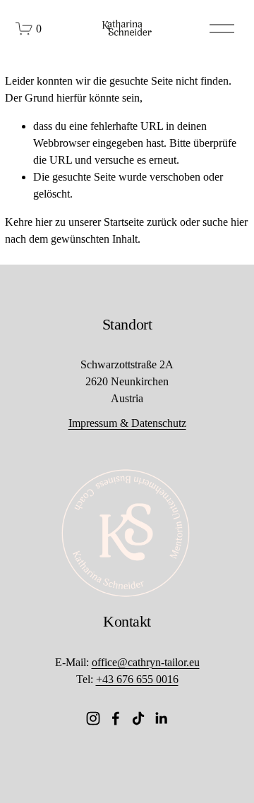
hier (43, 222)
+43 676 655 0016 (137, 679)
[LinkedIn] (161, 718)
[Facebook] (116, 718)
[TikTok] (138, 718)
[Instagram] (93, 718)
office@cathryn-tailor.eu (146, 662)
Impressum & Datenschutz (127, 423)
